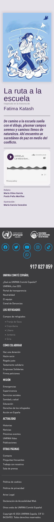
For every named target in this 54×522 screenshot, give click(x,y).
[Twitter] (16, 247)
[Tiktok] (48, 247)
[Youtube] (27, 247)
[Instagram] (38, 247)
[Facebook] (5, 247)
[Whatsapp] (27, 255)
